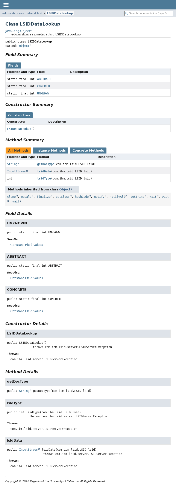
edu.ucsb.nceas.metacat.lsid (22, 13)
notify (99, 196)
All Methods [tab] (18, 150)
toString (137, 196)
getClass (63, 196)
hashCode (82, 196)
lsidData (44, 171)
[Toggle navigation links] (5, 5)
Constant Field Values (26, 244)
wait (153, 196)
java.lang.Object (17, 31)
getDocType (45, 164)
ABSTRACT (44, 79)
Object (24, 45)
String (12, 164)
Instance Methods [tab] (50, 150)
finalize (43, 196)
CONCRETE (44, 86)
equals (26, 196)
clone (11, 196)
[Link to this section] (41, 54)
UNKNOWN (43, 93)
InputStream (16, 171)
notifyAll (117, 196)
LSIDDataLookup (60, 13)
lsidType (44, 178)
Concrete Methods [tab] (88, 150)
